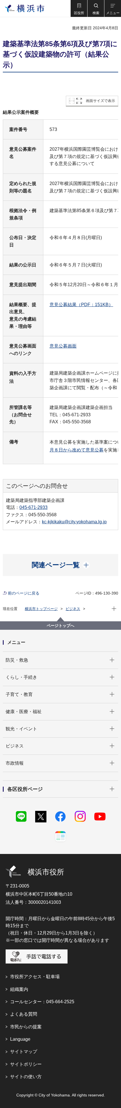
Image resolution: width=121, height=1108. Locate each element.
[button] (78, 8)
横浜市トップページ (41, 609)
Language (20, 1039)
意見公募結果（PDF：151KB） (81, 304)
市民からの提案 (26, 1026)
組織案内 (19, 989)
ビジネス (73, 609)
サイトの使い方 (26, 1076)
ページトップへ (60, 625)
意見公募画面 (63, 346)
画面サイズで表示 (100, 101)
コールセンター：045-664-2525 (42, 1001)
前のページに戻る (23, 593)
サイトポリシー (26, 1064)
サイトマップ (23, 1051)
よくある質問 (23, 1014)
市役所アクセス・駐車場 (35, 976)
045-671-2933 (33, 507)
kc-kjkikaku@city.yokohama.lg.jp (74, 521)
